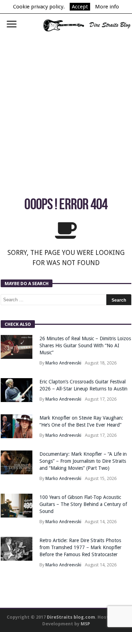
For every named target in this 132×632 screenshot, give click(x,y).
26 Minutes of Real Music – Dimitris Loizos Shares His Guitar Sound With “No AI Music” (85, 345)
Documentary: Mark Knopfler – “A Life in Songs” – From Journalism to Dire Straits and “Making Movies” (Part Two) (83, 461)
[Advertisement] (66, 106)
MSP (85, 623)
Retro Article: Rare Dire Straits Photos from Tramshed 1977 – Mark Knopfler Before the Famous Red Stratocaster (80, 547)
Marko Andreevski (63, 363)
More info (107, 7)
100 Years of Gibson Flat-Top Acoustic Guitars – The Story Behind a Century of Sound (83, 504)
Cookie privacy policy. (39, 7)
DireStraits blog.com (71, 617)
